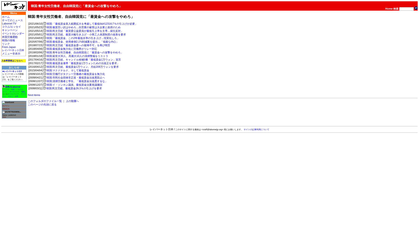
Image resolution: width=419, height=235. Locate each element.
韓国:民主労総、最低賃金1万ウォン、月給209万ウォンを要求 (83, 66)
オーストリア (14, 92)
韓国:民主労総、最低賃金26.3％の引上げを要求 (74, 88)
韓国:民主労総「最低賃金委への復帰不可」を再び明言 (78, 45)
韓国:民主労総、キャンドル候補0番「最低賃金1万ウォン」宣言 (84, 59)
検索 (396, 8)
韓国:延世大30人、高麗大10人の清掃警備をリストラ (77, 56)
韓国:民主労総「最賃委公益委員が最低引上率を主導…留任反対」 (85, 31)
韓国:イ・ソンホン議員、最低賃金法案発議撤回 (74, 84)
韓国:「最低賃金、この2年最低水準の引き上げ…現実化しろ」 (83, 38)
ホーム (6, 17)
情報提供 (5, 109)
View (4, 117)
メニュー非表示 (11, 53)
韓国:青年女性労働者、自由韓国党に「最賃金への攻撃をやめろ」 (85, 52)
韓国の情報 (8, 40)
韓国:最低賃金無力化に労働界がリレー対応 (72, 48)
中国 (12, 89)
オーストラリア (13, 94)
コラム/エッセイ (11, 26)
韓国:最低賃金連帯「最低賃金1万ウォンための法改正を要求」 (83, 63)
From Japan (9, 47)
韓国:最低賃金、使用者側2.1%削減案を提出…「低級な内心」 (83, 41)
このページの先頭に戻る (42, 104)
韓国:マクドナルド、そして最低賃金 (68, 70)
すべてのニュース (12, 20)
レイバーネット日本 (13, 50)
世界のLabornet (12, 87)
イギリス (20, 89)
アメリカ (5, 89)
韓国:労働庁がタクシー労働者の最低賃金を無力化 (76, 74)
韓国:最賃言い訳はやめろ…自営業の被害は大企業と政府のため (84, 27)
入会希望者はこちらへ (12, 60)
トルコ (10, 96)
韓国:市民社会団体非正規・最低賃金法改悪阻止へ (76, 77)
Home (389, 8)
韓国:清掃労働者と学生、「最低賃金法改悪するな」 (77, 81)
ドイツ (4, 92)
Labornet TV (9, 23)
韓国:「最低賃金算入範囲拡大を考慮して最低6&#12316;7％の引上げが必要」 (92, 23)
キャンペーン (10, 30)
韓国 (23, 92)
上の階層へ (72, 101)
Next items (34, 95)
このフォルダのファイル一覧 (45, 101)
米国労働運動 (10, 37)
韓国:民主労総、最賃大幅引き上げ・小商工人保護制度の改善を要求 (86, 34)
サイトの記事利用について (256, 129)
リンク (6, 43)
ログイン (5, 106)
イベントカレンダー (13, 33)
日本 (16, 96)
